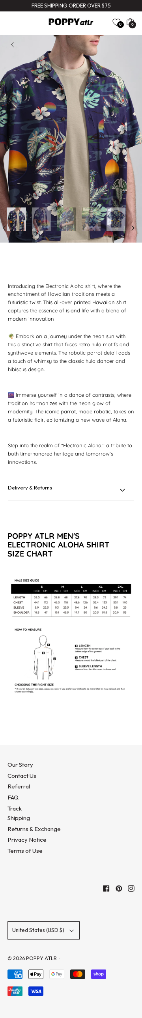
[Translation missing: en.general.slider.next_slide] (133, 228)
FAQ (13, 797)
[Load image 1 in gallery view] (16, 219)
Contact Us (21, 775)
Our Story (20, 764)
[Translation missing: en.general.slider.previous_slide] (4, 228)
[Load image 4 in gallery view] (91, 219)
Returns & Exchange (34, 829)
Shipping (18, 818)
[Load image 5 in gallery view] (115, 219)
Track (14, 808)
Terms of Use (25, 850)
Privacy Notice (27, 839)
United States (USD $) (38, 930)
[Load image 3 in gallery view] (66, 219)
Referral (18, 786)
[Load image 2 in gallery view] (41, 219)
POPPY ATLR (41, 958)
